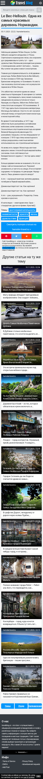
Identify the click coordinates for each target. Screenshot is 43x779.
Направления (35, 706)
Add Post (6, 767)
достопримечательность (22, 210)
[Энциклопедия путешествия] (21, 3)
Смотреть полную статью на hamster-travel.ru (21, 227)
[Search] (39, 10)
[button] (6, 236)
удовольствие (9, 218)
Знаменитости (9, 214)
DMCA (5, 764)
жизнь (34, 214)
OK (38, 776)
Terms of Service (9, 761)
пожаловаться (8, 248)
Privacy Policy (27, 761)
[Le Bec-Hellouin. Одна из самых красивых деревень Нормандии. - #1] (11, 42)
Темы (8, 706)
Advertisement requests (31, 764)
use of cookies (28, 777)
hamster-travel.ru (23, 32)
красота (24, 214)
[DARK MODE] (40, 3)
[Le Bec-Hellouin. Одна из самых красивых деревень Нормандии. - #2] (32, 42)
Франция (23, 218)
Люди (21, 706)
